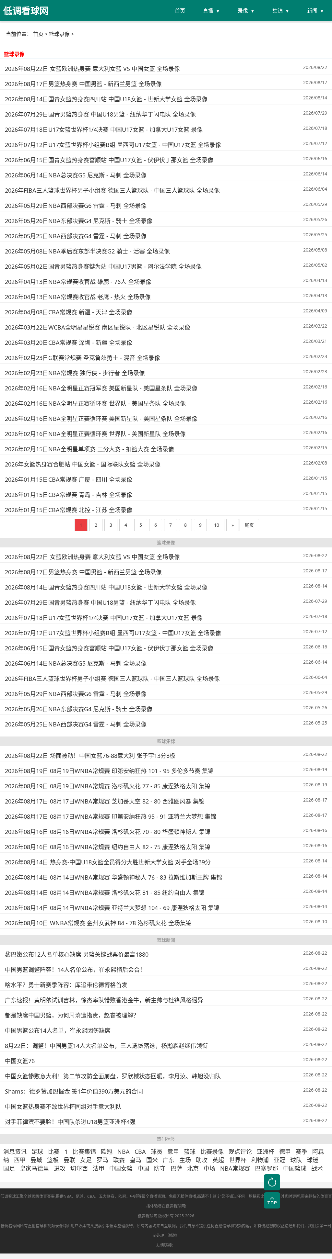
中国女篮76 (20, 1061)
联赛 (119, 1160)
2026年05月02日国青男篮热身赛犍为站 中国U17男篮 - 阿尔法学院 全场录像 (103, 266)
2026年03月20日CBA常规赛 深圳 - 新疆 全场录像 (68, 342)
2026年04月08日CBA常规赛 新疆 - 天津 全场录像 (68, 312)
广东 (168, 1160)
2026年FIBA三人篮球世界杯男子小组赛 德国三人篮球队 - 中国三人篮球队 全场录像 (112, 190)
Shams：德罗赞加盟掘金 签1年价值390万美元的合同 (74, 1091)
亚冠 (279, 1160)
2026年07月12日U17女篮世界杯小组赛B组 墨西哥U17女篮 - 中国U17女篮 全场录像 (113, 145)
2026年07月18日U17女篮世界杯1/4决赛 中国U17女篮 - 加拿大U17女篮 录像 (104, 129)
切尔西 (79, 1168)
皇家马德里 (34, 1168)
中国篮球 (294, 1168)
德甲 (285, 1151)
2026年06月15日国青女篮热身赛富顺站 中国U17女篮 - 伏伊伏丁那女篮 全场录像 (109, 160)
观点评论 (240, 1151)
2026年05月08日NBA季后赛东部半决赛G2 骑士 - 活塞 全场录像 (87, 251)
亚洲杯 (265, 1151)
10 (216, 525)
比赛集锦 (84, 1151)
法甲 (98, 1168)
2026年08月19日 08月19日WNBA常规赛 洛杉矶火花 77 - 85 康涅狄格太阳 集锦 (107, 786)
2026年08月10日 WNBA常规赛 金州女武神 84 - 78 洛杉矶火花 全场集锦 (98, 923)
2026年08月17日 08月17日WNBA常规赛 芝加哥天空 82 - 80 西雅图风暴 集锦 (105, 801)
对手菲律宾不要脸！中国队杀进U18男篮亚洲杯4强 (70, 1122)
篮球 (190, 1151)
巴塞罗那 (266, 1168)
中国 (143, 1168)
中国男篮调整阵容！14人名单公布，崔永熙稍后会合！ (75, 969)
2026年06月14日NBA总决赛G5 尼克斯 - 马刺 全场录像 (76, 175)
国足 (9, 1168)
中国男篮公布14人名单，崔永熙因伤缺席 (58, 1030)
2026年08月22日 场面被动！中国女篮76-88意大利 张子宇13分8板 (90, 755)
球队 (296, 1160)
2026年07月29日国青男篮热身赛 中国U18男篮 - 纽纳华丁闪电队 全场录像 (100, 114)
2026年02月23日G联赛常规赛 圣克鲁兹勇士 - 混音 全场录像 (82, 358)
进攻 (59, 1168)
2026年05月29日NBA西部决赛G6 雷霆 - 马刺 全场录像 (76, 205)
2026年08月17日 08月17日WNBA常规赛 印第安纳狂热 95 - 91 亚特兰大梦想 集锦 (110, 816)
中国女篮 (121, 1168)
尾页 (249, 525)
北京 (193, 1168)
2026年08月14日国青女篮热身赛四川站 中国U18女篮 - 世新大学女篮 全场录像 (106, 99)
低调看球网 (147, 1216)
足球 (37, 1151)
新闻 (312, 10)
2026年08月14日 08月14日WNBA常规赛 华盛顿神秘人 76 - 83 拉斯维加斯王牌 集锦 (113, 877)
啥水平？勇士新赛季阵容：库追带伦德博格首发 (66, 985)
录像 (243, 10)
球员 (156, 1151)
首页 (180, 10)
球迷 (312, 1160)
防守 (160, 1168)
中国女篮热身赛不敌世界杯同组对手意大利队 (63, 1106)
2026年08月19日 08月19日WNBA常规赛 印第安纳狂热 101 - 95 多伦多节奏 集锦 (109, 771)
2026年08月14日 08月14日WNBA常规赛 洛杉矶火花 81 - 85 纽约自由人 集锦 (105, 892)
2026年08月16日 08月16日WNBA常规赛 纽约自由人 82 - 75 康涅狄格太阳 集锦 (107, 847)
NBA (123, 1151)
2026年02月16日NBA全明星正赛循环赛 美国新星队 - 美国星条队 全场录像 (101, 418)
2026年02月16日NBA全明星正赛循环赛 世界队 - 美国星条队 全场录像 (95, 403)
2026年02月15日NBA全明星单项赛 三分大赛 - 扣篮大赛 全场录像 (89, 449)
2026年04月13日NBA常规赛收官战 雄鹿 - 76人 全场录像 (78, 282)
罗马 (102, 1160)
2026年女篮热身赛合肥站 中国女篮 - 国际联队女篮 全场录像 (82, 464)
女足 (86, 1160)
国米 (152, 1160)
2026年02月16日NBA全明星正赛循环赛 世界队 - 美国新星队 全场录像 (95, 434)
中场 (209, 1168)
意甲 (173, 1151)
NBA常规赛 (235, 1168)
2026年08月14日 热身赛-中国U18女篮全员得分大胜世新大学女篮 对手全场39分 (108, 862)
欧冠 (107, 1151)
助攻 (202, 1160)
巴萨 (176, 1168)
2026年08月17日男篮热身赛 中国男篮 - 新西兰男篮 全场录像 (83, 84)
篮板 (53, 1160)
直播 (208, 10)
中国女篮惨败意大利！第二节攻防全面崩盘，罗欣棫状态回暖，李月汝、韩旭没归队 (113, 1076)
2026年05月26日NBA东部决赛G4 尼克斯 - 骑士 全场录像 (78, 221)
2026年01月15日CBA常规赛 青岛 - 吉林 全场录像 (68, 495)
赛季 (301, 1151)
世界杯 (237, 1160)
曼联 (69, 1160)
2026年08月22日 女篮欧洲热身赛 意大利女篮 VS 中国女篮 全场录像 (92, 69)
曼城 (36, 1160)
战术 (317, 1168)
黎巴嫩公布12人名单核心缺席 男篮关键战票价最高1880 (76, 954)
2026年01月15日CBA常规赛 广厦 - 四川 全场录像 (68, 479)
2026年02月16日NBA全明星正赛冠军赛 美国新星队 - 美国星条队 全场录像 (101, 388)
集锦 (277, 10)
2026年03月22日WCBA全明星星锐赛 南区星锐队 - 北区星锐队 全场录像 (97, 327)
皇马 (135, 1160)
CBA (140, 1151)
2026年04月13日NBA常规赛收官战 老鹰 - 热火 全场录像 (78, 297)
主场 (185, 1160)
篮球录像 (59, 34)
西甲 (20, 1160)
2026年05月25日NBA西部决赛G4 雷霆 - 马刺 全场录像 (76, 236)
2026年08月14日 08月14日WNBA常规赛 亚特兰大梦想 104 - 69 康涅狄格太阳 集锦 (112, 908)
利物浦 (260, 1160)
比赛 (54, 1151)
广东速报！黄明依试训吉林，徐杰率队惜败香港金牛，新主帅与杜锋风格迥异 (104, 1000)
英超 (218, 1160)
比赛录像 (212, 1151)
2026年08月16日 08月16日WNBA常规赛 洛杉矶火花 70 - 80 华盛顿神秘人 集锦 (107, 832)
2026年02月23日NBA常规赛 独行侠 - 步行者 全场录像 (75, 373)
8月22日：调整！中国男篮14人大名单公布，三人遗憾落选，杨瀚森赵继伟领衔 (106, 1046)
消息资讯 (15, 1151)
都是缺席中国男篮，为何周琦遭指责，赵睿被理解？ (72, 1015)
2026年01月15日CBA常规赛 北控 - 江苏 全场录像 (68, 510)
